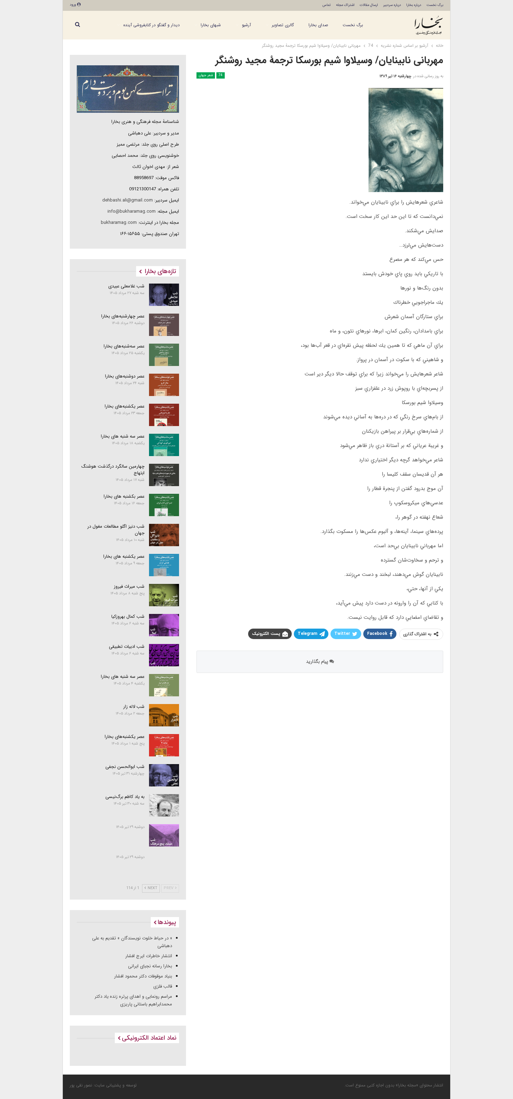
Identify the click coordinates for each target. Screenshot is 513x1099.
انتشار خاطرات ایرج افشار (148, 956)
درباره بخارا (413, 5)
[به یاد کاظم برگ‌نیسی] (164, 805)
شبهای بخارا (211, 25)
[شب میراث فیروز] (164, 595)
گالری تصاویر (283, 25)
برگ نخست (434, 5)
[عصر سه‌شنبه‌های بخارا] (164, 355)
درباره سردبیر (392, 5)
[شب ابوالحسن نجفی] (164, 775)
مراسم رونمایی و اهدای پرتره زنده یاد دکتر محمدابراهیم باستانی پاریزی (133, 1000)
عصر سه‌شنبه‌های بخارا (124, 346)
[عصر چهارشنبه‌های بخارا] (164, 325)
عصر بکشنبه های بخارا (124, 496)
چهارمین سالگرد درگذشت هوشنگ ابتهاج (112, 470)
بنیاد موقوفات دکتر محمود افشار (143, 976)
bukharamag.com (119, 222)
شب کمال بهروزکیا (127, 616)
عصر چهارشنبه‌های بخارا (122, 316)
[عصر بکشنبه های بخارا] (164, 505)
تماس (326, 5)
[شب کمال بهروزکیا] (164, 625)
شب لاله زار (133, 706)
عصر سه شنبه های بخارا (122, 436)
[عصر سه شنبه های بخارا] (164, 445)
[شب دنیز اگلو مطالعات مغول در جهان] (164, 535)
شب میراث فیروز (129, 586)
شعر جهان (206, 75)
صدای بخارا (318, 25)
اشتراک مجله (345, 5)
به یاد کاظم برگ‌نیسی (124, 796)
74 (220, 75)
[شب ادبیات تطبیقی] (164, 655)
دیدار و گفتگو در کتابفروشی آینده (151, 25)
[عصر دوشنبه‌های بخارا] (164, 385)
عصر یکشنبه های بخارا (123, 556)
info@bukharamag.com (131, 211)
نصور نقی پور (81, 1085)
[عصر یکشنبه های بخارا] (164, 565)
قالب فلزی (162, 986)
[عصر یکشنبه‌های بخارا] (164, 415)
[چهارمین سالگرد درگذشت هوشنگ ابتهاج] (164, 475)
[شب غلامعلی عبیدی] (164, 295)
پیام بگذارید (317, 661)
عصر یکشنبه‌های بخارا (124, 406)
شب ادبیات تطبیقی (126, 646)
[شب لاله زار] (164, 715)
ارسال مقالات (369, 5)
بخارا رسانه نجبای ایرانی (150, 966)
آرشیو (246, 25)
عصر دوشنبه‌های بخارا (124, 376)
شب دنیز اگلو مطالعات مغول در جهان (115, 530)
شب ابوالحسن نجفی (124, 766)
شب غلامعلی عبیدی (126, 286)
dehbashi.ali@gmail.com (127, 200)
